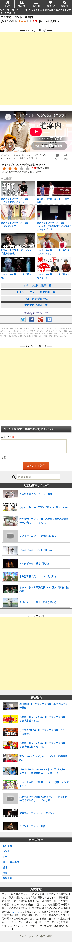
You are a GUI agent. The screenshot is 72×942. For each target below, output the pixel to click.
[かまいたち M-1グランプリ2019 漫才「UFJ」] (10, 507)
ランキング (50, 6)
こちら (15, 911)
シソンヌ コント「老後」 (33, 826)
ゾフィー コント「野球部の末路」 (38, 535)
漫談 (5, 872)
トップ (7, 6)
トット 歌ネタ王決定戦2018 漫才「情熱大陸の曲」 (44, 589)
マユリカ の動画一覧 (36, 298)
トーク (6, 856)
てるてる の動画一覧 (36, 305)
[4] (22, 168)
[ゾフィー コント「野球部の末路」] (10, 536)
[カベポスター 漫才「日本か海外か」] (10, 602)
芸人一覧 (21, 6)
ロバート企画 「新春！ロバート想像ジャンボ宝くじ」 (44, 784)
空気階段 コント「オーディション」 (39, 813)
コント (6, 851)
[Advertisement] (36, 68)
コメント (8, 436)
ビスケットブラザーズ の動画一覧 (36, 292)
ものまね (7, 845)
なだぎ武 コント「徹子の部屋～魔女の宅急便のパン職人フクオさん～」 (44, 520)
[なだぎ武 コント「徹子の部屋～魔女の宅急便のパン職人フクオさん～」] (10, 520)
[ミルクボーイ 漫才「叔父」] (10, 563)
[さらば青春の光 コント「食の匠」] (10, 576)
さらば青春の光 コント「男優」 (37, 494)
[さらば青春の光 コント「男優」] (10, 494)
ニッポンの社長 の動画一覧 (36, 285)
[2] (10, 168)
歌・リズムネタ (11, 861)
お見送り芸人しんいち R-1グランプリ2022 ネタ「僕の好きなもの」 (43, 745)
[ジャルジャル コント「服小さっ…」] (10, 550)
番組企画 (7, 878)
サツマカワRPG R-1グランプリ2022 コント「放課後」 (43, 732)
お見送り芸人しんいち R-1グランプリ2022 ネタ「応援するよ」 (43, 719)
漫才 (5, 867)
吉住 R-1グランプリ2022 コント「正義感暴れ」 (43, 758)
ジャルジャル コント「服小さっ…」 (39, 550)
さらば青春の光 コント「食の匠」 (38, 576)
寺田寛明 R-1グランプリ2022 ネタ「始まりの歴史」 (43, 706)
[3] (16, 168)
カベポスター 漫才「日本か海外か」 (39, 602)
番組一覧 (36, 6)
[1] (4, 168)
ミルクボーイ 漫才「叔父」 (34, 563)
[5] (27, 168)
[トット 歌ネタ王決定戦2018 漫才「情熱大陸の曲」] (10, 589)
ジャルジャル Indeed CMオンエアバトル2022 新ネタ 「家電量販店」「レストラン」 (43, 771)
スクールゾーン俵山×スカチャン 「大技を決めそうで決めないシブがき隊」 (43, 798)
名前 (3, 457)
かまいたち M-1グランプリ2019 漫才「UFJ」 (44, 507)
